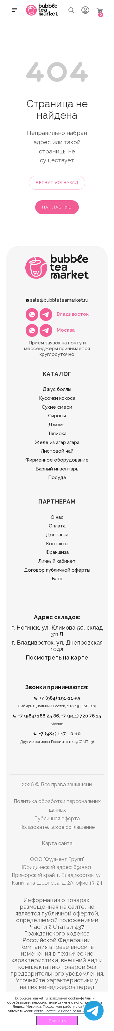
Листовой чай (57, 451)
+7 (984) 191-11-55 (59, 698)
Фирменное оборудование (57, 460)
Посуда (57, 477)
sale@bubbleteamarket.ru (59, 300)
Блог (57, 579)
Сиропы (57, 416)
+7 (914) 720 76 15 (81, 716)
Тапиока (57, 433)
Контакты (57, 544)
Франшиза (57, 552)
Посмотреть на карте (57, 657)
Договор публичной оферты (57, 570)
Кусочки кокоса (57, 398)
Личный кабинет (57, 561)
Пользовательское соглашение (57, 827)
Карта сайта (57, 843)
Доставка (57, 535)
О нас (57, 517)
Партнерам (56, 501)
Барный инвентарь (57, 469)
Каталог (57, 374)
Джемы (57, 424)
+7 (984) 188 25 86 (38, 716)
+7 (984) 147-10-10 (59, 734)
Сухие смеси (57, 407)
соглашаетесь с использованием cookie (67, 1011)
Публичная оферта (57, 819)
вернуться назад (57, 182)
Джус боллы (57, 389)
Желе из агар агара (57, 442)
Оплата (57, 526)
